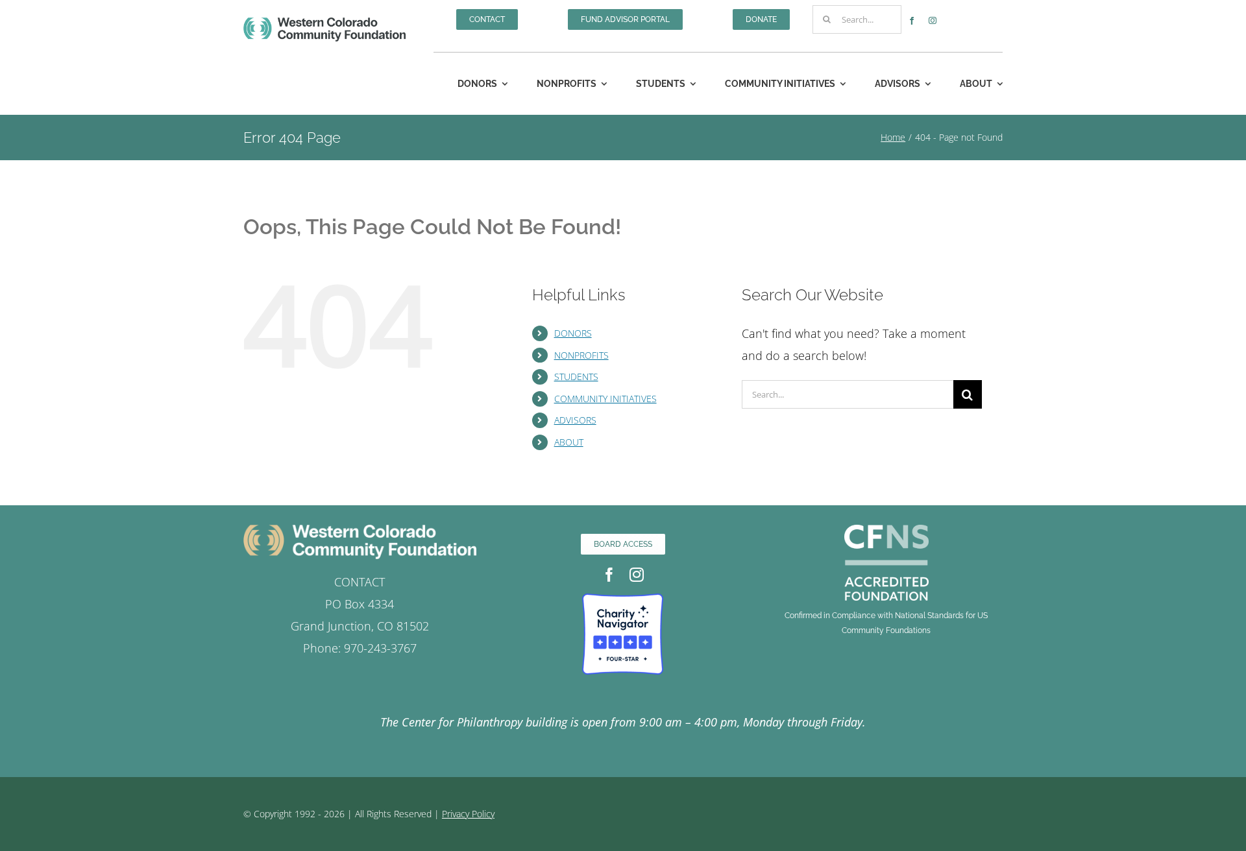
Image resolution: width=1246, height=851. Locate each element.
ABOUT (568, 442)
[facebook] (912, 21)
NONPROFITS (581, 355)
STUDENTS (576, 376)
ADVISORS (575, 420)
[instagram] (932, 21)
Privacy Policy (468, 814)
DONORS (573, 333)
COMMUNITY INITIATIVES (605, 398)
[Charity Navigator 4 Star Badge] (622, 599)
